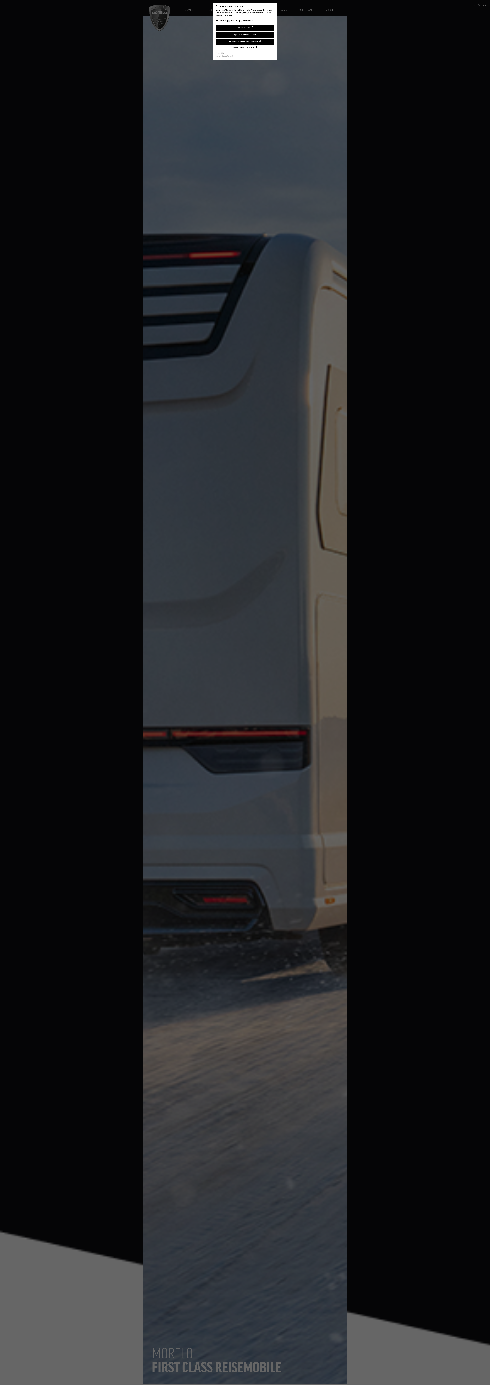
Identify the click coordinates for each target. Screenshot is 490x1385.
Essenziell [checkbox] (222, 21)
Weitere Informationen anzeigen (244, 48)
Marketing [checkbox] (234, 21)
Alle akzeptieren (243, 28)
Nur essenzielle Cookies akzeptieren (243, 42)
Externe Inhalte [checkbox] (247, 21)
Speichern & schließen (243, 35)
